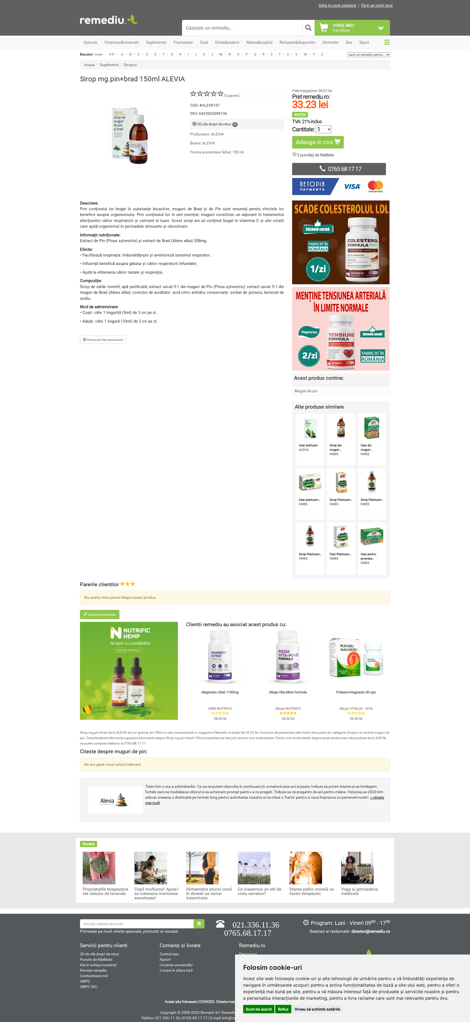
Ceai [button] (204, 42)
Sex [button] (349, 42)
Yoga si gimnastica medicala (359, 891)
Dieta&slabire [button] (227, 42)
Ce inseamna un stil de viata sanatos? (259, 891)
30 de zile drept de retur (99, 954)
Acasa (89, 65)
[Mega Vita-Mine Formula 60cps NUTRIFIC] (288, 657)
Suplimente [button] (156, 42)
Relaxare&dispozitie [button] (297, 42)
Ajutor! (165, 959)
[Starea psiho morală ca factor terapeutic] (305, 868)
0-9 (111, 54)
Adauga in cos (315, 142)
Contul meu (169, 954)
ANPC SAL (89, 986)
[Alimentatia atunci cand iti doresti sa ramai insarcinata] (202, 868)
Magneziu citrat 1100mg (220, 692)
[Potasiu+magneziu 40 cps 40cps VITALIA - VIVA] (356, 657)
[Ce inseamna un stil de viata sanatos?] (254, 868)
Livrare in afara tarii (176, 970)
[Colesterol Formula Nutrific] (341, 242)
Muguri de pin (306, 391)
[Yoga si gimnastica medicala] (357, 868)
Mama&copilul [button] (259, 42)
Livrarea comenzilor (176, 965)
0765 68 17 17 (344, 169)
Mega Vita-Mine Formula (288, 692)
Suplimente (109, 65)
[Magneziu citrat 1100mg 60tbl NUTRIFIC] (220, 657)
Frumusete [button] (183, 42)
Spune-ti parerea (101, 614)
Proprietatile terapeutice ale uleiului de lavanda (105, 891)
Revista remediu (93, 970)
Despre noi (248, 954)
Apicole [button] (90, 42)
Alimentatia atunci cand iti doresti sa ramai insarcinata (209, 893)
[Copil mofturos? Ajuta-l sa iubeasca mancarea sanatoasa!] (150, 868)
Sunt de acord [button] (259, 1009)
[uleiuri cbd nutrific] (129, 671)
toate (98, 54)
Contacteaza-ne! (94, 976)
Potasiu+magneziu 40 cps (356, 692)
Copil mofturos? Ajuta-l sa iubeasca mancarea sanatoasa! (156, 893)
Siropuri (130, 65)
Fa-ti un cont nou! (377, 5)
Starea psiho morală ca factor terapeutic (311, 891)
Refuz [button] (283, 1009)
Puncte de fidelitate (96, 959)
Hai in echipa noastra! (98, 965)
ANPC (85, 981)
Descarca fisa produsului (104, 340)
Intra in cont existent (337, 5)
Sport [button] (364, 42)
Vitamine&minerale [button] (121, 42)
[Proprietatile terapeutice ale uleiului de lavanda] (99, 868)
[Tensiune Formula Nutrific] (341, 329)
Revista (88, 844)
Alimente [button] (330, 42)
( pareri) (231, 95)
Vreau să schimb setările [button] (317, 1009)
